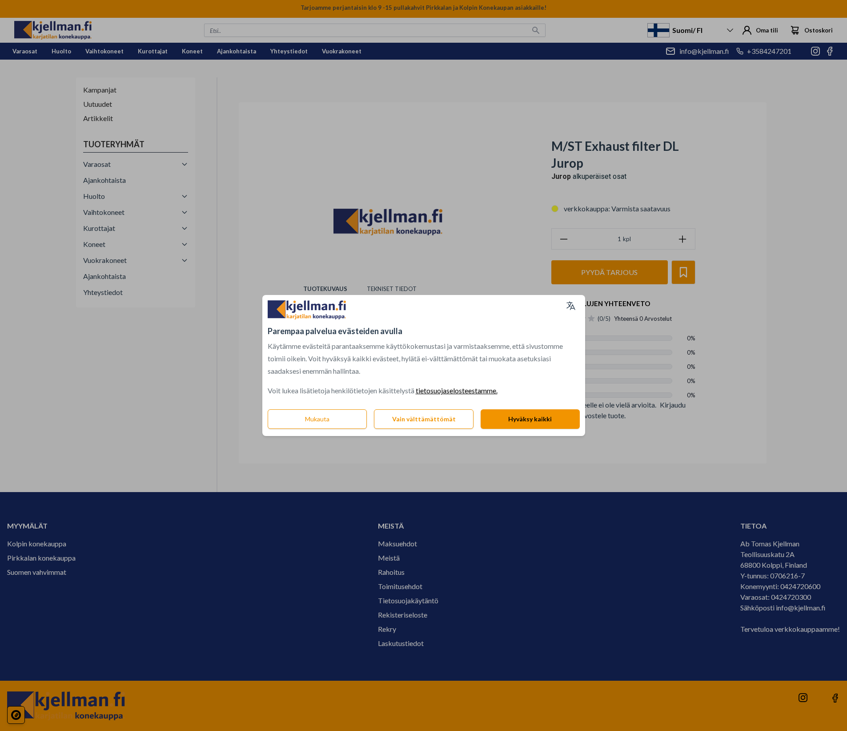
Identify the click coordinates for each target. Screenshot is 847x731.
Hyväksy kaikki (530, 419)
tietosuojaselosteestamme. (457, 390)
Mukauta (317, 419)
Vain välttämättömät (424, 419)
